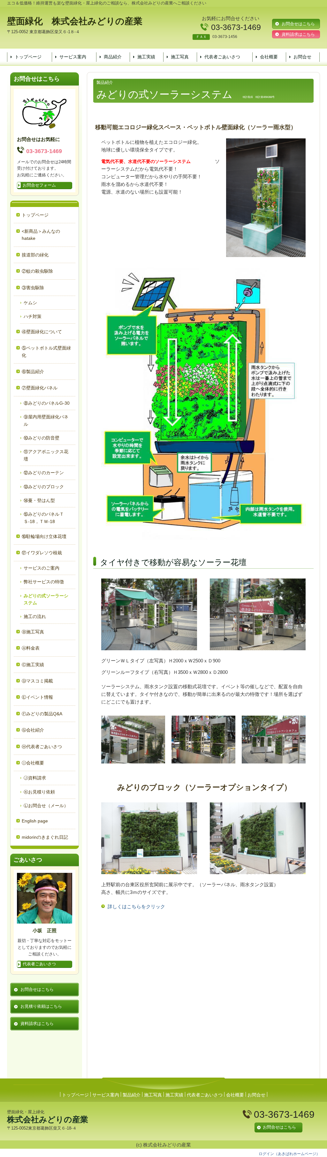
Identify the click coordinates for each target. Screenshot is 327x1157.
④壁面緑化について (42, 331)
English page (35, 820)
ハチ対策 (33, 316)
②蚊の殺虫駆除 (37, 271)
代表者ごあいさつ (222, 56)
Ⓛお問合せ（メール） (46, 805)
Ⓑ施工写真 (33, 631)
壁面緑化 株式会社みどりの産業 (74, 21)
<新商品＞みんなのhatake (41, 235)
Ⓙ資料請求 (35, 777)
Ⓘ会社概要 (33, 762)
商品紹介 (113, 56)
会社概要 (269, 56)
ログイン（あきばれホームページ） (289, 1154)
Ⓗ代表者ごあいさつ (42, 746)
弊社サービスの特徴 (44, 581)
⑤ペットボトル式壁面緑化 (46, 351)
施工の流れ (35, 616)
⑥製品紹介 (33, 371)
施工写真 (180, 56)
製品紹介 (132, 1094)
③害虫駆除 (33, 287)
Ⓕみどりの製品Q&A (42, 713)
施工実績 (146, 56)
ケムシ (30, 302)
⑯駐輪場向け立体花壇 (44, 536)
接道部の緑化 (35, 254)
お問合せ (302, 56)
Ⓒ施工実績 (33, 664)
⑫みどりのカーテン (44, 472)
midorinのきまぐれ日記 (45, 837)
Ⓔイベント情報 (37, 697)
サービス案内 (72, 56)
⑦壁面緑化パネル (39, 387)
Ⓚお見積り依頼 (39, 791)
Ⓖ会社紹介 (33, 730)
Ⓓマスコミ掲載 (37, 680)
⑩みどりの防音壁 (41, 437)
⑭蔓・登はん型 (39, 500)
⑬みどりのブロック (44, 486)
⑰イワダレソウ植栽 (42, 552)
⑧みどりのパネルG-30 (47, 403)
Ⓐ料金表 (31, 648)
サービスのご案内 (41, 568)
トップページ (28, 56)
